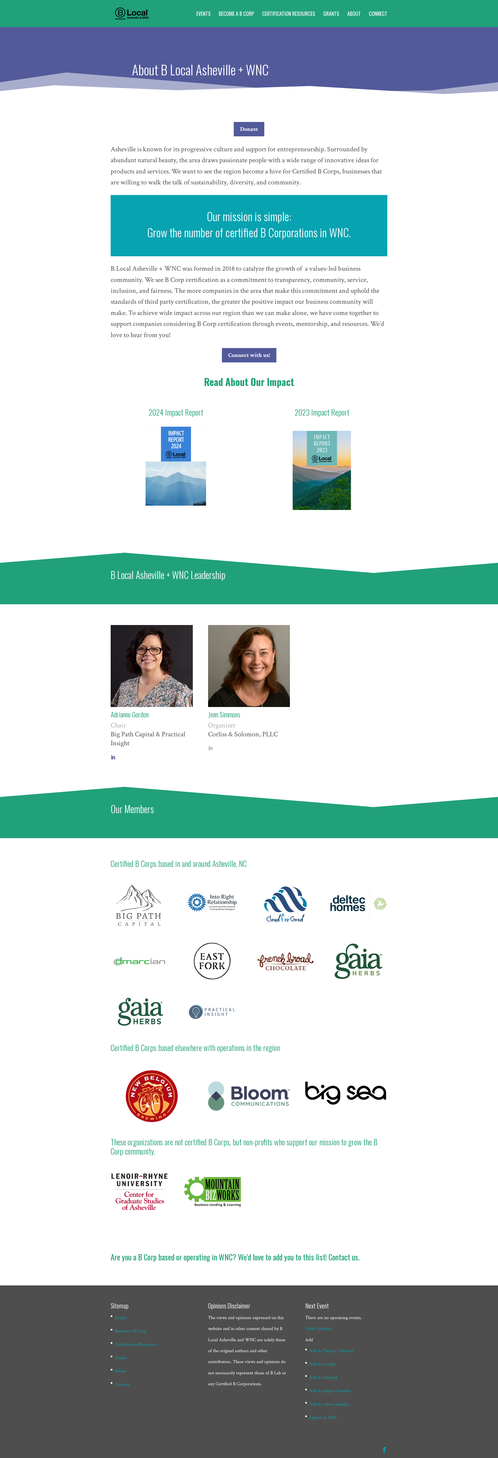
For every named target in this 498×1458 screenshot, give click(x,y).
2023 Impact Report (322, 412)
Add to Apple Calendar (330, 1391)
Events (203, 14)
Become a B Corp (236, 14)
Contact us (343, 1257)
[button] (309, 1340)
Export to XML (323, 1418)
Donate (249, 129)
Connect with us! (249, 355)
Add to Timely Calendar (331, 1351)
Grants (331, 14)
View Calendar (318, 1329)
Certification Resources (288, 14)
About (354, 14)
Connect (378, 14)
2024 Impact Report (176, 412)
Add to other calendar (329, 1404)
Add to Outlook (323, 1378)
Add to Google (322, 1364)
